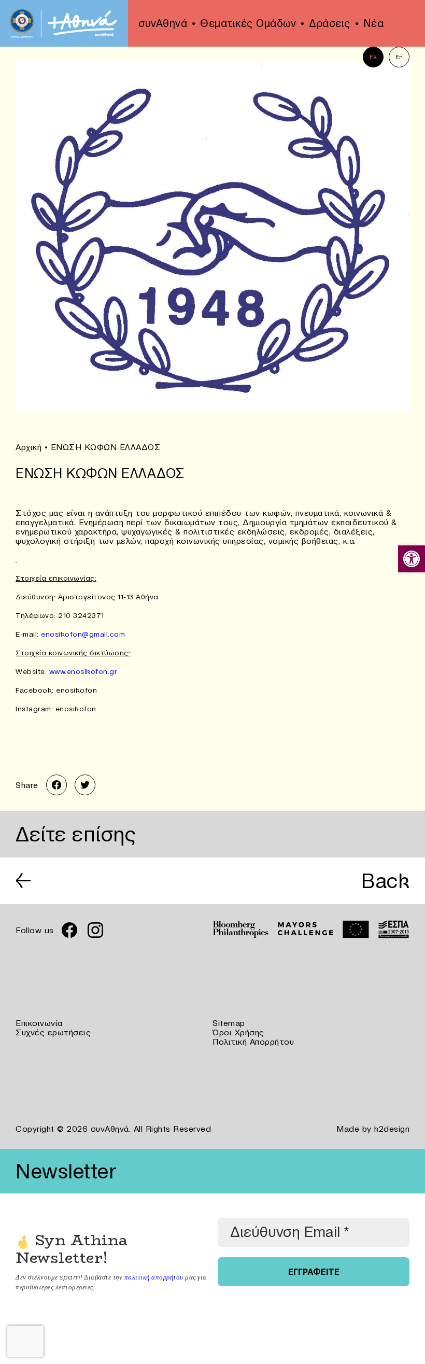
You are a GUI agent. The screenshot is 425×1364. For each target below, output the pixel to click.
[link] (411, 558)
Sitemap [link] (228, 1023)
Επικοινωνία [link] (39, 1023)
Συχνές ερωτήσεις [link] (53, 1032)
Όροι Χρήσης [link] (238, 1032)
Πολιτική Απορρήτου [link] (253, 1041)
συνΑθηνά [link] (162, 23)
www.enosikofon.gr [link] (83, 671)
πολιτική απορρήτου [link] (153, 1277)
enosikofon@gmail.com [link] (83, 634)
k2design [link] (391, 1128)
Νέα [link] (373, 23)
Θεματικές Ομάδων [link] (248, 23)
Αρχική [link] (28, 447)
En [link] (399, 57)
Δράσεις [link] (329, 23)
